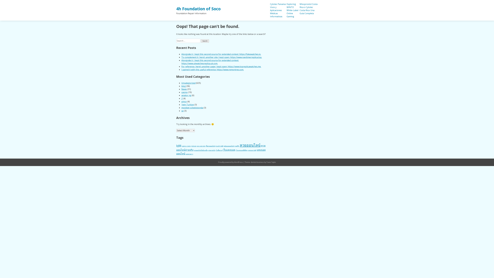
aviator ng (186, 95)
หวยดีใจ (237, 146)
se (182, 110)
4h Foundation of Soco (198, 8)
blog (183, 86)
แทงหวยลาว (189, 154)
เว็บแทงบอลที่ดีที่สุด (242, 150)
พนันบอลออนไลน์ (229, 146)
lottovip (193, 146)
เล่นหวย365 (211, 150)
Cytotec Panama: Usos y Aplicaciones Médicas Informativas (278, 10)
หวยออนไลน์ (250, 145)
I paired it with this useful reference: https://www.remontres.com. (212, 69)
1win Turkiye (187, 104)
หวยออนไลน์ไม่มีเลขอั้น (201, 150)
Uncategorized (188, 83)
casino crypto (186, 146)
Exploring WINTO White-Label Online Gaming (292, 10)
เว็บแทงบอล (229, 150)
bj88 (178, 145)
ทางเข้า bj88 (219, 146)
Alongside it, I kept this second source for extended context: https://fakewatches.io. (221, 54)
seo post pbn (201, 146)
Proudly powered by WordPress (230, 162)
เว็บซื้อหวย (219, 150)
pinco (184, 101)
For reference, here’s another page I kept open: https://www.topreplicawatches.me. (221, 66)
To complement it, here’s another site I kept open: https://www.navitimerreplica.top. (221, 57)
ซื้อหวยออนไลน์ (210, 146)
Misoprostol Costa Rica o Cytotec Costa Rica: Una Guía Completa (308, 9)
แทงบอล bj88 (252, 150)
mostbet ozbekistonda (192, 107)
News (184, 89)
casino (184, 92)
